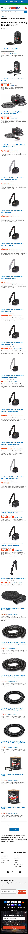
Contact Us (16, 858)
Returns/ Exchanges (19, 864)
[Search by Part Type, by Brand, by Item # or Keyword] (25, 12)
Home (2, 16)
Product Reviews (5, 860)
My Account (4, 862)
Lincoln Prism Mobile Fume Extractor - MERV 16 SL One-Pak (12, 343)
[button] (6, 29)
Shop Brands (4, 858)
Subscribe (22, 892)
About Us (16, 860)
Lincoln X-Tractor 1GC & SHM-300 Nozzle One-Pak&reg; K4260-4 (13, 145)
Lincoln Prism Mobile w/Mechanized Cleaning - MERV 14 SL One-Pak (12, 443)
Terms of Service (18, 866)
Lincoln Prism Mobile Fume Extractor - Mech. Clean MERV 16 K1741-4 (12, 477)
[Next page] (20, 824)
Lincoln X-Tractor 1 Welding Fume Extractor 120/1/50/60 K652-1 (11, 112)
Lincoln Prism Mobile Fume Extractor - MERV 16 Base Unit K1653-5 (12, 277)
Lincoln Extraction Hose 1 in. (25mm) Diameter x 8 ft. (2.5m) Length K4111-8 (12, 709)
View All (14, 829)
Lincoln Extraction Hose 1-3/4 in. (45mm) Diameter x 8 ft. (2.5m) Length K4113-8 (13, 676)
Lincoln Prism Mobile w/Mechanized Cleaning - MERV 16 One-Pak (12, 511)
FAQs (15, 862)
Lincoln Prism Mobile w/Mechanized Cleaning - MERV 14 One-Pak (12, 410)
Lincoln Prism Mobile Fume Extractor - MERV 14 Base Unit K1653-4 (12, 178)
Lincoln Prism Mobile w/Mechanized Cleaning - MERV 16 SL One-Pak (12, 544)
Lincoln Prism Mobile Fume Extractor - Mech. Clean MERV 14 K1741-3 (12, 376)
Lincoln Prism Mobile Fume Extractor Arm (13, 578)
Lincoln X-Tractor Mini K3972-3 (10, 49)
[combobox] (12, 12)
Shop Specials (4, 856)
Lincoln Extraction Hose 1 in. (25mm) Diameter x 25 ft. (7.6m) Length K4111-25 (13, 742)
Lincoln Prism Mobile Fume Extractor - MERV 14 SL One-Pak (12, 244)
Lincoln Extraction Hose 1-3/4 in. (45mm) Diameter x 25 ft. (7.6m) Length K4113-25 (13, 643)
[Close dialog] (25, 913)
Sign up (14, 928)
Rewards (16, 856)
